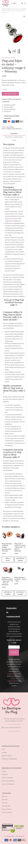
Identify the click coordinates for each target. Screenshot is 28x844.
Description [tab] (14, 133)
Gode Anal (4, 803)
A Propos (4, 752)
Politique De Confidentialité (9, 759)
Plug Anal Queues (7, 809)
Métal (17, 128)
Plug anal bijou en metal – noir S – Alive (20, 579)
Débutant (9, 128)
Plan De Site (21, 836)
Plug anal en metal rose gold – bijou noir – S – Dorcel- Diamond (20, 547)
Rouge (20, 128)
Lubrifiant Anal (6, 806)
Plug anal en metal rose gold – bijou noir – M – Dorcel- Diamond (7, 580)
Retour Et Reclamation (8, 784)
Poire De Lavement (7, 812)
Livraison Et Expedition (8, 781)
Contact (4, 771)
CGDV (3, 749)
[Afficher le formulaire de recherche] (22, 3)
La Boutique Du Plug (9, 836)
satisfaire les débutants (11, 218)
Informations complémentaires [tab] (14, 137)
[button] (24, 16)
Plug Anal (4, 796)
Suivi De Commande (7, 777)
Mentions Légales (7, 755)
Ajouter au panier (10, 93)
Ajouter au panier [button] (20, 559)
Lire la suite (7, 559)
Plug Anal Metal (9, 57)
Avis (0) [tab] (14, 140)
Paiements (5, 774)
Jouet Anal (4, 799)
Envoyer (14, 652)
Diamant (13, 128)
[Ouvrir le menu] (24, 3)
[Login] (12, 3)
